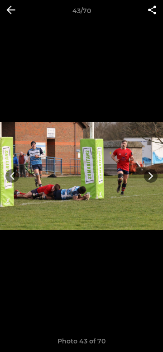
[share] (152, 11)
